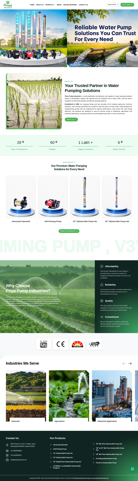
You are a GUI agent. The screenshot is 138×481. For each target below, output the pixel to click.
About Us (40, 4)
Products (49, 4)
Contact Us (83, 4)
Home (32, 4)
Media (59, 4)
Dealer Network (70, 4)
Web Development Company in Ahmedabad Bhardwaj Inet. (91, 478)
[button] (131, 38)
